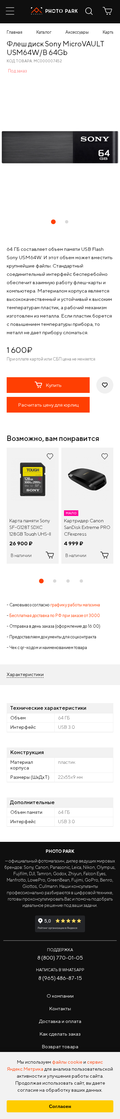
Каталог (43, 32)
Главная (14, 32)
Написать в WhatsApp (60, 969)
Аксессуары (77, 32)
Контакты (60, 1008)
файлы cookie (67, 1062)
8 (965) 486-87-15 (60, 978)
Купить (54, 385)
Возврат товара (60, 1046)
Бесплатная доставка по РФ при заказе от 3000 (54, 615)
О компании (60, 996)
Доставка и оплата (60, 1021)
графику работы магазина (75, 604)
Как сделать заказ (60, 1034)
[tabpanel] (33, 506)
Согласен (60, 1106)
